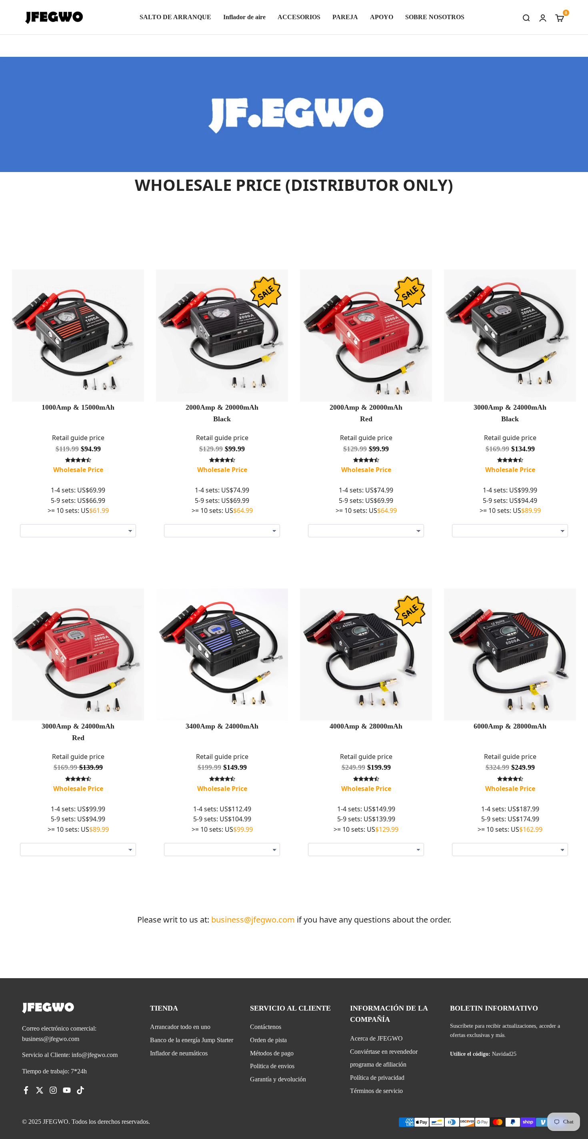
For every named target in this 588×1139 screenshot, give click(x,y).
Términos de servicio (376, 1090)
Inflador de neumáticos (179, 1053)
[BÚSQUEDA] (526, 17)
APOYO (381, 17)
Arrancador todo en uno (180, 1026)
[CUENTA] (542, 17)
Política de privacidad (377, 1077)
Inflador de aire (244, 17)
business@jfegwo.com (253, 919)
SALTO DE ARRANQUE (175, 17)
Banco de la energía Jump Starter (191, 1040)
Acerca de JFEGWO (376, 1038)
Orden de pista (268, 1040)
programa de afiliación (378, 1064)
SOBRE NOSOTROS (434, 17)
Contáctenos (265, 1026)
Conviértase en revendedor (384, 1051)
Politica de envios (272, 1066)
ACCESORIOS (299, 17)
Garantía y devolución (278, 1079)
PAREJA (345, 17)
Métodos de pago (272, 1053)
